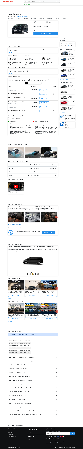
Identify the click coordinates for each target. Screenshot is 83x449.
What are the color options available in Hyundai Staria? (21, 380)
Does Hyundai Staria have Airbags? (17, 365)
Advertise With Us (12, 436)
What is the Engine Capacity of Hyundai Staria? (19, 376)
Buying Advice (31, 432)
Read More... (11, 52)
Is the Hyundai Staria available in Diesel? (18, 399)
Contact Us (10, 434)
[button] (19, 4)
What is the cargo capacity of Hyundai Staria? (19, 407)
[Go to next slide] (56, 217)
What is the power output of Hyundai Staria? (19, 391)
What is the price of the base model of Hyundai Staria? (21, 410)
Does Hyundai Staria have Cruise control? (18, 368)
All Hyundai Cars (64, 79)
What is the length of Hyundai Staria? (17, 395)
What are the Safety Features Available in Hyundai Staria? (22, 357)
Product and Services (32, 429)
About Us (10, 432)
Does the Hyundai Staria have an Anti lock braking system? (22, 361)
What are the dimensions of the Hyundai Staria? (20, 387)
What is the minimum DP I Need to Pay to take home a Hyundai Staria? (25, 414)
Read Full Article (15, 318)
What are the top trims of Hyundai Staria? (18, 384)
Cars (13, 425)
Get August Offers (46, 33)
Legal (29, 439)
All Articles (10, 321)
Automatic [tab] (37, 83)
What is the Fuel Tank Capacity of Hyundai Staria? (20, 403)
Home (9, 425)
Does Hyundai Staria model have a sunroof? (19, 372)
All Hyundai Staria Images (14, 224)
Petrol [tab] (31, 83)
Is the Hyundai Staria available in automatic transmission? (22, 334)
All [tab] (26, 83)
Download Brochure (48, 232)
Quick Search (31, 436)
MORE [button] (64, 18)
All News (9, 298)
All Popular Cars (63, 112)
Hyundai (17, 425)
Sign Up (73, 433)
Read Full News (15, 295)
